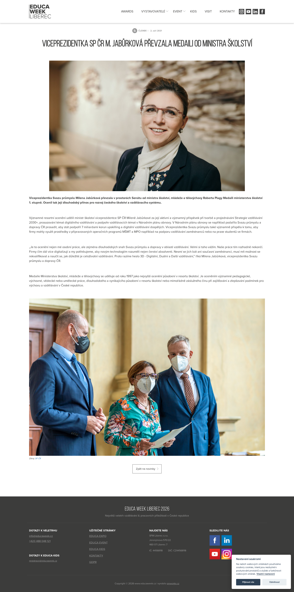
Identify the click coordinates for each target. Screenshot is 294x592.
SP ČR (38, 458)
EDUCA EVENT (98, 542)
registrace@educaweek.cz (43, 560)
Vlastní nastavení (265, 574)
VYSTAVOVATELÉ (153, 11)
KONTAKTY (227, 11)
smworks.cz (173, 583)
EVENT (177, 11)
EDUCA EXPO (97, 536)
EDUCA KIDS (97, 549)
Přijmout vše (248, 582)
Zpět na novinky (145, 469)
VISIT (208, 11)
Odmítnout (274, 582)
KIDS (193, 11)
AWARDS (127, 11)
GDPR (93, 562)
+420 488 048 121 (40, 541)
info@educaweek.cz (41, 536)
